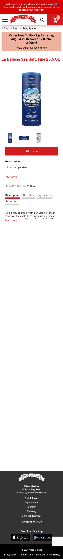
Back (6, 28)
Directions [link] (12, 201)
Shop (15, 28)
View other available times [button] (31, 47)
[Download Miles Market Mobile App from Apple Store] (20, 537)
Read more (11, 220)
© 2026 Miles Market (31, 550)
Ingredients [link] (45, 195)
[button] (4, 19)
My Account (31, 502)
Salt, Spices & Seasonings (38, 28)
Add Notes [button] (11, 176)
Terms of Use (26, 554)
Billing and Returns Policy (48, 554)
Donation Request (31, 515)
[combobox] (31, 167)
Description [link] (12, 195)
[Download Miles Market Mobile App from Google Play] (42, 537)
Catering (31, 511)
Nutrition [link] (28, 195)
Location (31, 507)
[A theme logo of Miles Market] (23, 19)
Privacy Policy (9, 554)
